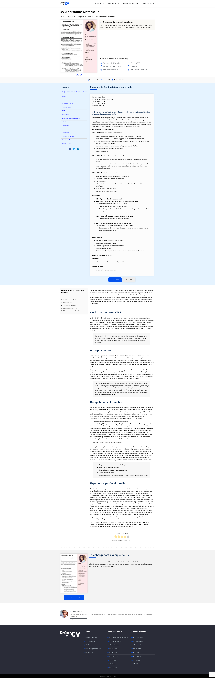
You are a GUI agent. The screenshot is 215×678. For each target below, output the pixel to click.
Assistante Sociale (66, 107)
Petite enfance (65, 132)
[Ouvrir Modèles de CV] (105, 3)
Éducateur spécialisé (67, 121)
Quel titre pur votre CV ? (69, 299)
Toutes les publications (79, 620)
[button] (70, 149)
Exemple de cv (70, 16)
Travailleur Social (66, 143)
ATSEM (64, 111)
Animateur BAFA (66, 100)
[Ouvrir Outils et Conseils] (153, 3)
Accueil (62, 16)
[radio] (115, 537)
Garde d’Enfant (65, 125)
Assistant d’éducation (67, 103)
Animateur (64, 96)
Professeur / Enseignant (68, 136)
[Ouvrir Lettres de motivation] (137, 3)
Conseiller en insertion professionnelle (71, 118)
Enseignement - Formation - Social (88, 16)
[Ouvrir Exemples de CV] (120, 3)
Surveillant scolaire (66, 139)
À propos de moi (67, 302)
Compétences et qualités (69, 305)
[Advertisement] (127, 44)
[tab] (115, 279)
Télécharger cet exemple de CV (71, 311)
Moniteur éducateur (66, 129)
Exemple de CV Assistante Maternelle (73, 297)
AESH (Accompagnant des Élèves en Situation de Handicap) (74, 92)
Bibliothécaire (65, 114)
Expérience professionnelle (70, 308)
